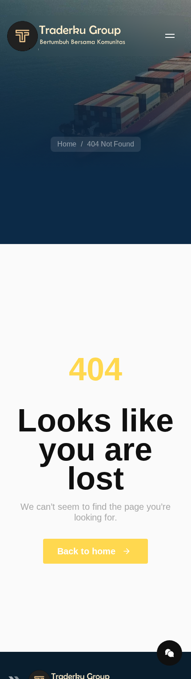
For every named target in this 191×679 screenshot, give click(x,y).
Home (66, 144)
